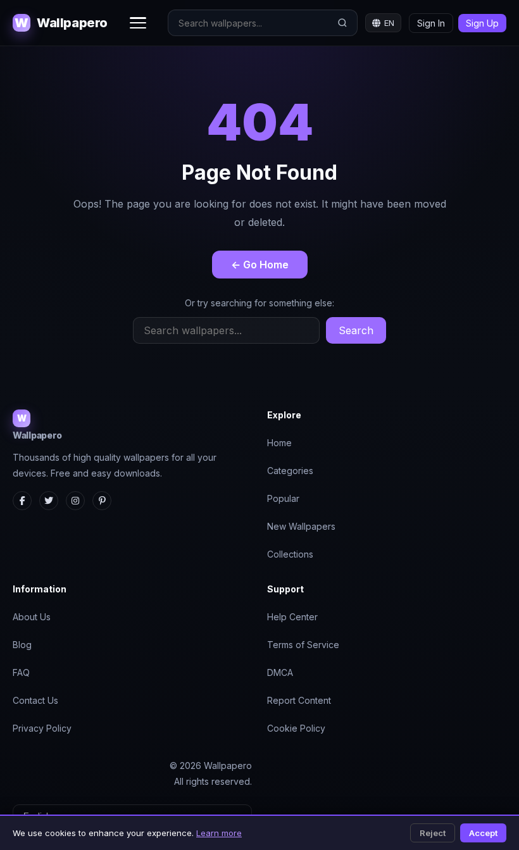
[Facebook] (22, 500)
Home (279, 442)
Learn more (219, 833)
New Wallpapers (301, 526)
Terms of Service (303, 644)
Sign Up (482, 23)
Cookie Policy (296, 728)
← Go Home (260, 264)
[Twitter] (48, 500)
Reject (433, 833)
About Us (32, 616)
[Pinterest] (101, 500)
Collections (290, 554)
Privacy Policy (42, 728)
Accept (483, 833)
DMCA (280, 672)
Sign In (431, 23)
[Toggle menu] (138, 22)
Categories (290, 470)
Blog (22, 644)
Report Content (299, 700)
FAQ (21, 672)
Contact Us (35, 700)
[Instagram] (75, 500)
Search (356, 330)
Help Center (292, 616)
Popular (283, 498)
